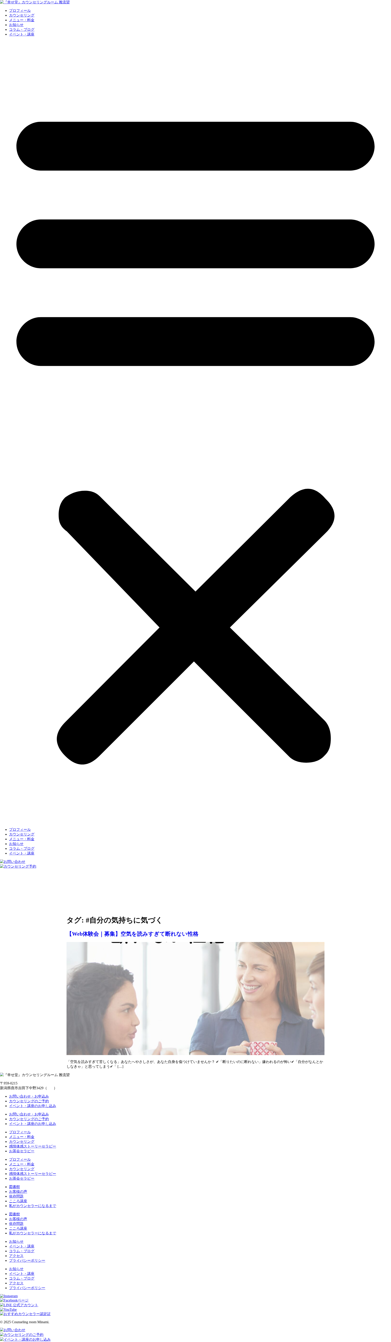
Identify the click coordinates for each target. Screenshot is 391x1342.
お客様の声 (18, 1191)
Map (50, 1088)
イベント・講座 (21, 34)
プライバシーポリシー (27, 1260)
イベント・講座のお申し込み (32, 1106)
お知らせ (16, 25)
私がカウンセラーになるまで (32, 1206)
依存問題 (16, 1196)
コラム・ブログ (21, 29)
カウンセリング (21, 15)
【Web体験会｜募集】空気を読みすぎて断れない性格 (132, 934)
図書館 (14, 1187)
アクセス (16, 1256)
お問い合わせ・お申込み (29, 1096)
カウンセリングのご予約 (29, 1101)
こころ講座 (18, 1201)
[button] (195, 432)
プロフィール (20, 10)
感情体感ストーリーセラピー (32, 1146)
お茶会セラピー (21, 1151)
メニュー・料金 (21, 20)
